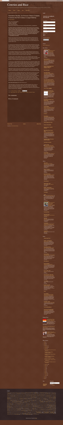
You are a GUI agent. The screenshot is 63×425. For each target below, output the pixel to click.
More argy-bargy (46, 241)
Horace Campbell (46, 201)
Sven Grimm (12, 411)
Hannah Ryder (50, 400)
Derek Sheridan (17, 398)
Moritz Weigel (9, 406)
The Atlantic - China (47, 301)
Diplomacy (26, 398)
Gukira (45, 194)
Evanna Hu (27, 399)
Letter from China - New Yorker (48, 274)
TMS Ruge (45, 218)
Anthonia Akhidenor (13, 393)
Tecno (41, 411)
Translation (26, 92)
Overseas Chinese (34, 407)
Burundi (10, 394)
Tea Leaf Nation (46, 293)
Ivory (25, 402)
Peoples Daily (44, 407)
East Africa (35, 398)
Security (18, 409)
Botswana (53, 393)
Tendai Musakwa (52, 411)
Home (10, 10)
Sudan (54, 410)
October (46, 348)
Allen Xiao (50, 392)
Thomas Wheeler (18, 412)
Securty (22, 409)
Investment (21, 402)
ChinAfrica (45, 113)
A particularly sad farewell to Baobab (49, 188)
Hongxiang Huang (18, 401)
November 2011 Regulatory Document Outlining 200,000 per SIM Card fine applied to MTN (49, 225)
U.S (19, 413)
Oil (21, 407)
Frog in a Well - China (47, 270)
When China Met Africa (43, 413)
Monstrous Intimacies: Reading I (49, 195)
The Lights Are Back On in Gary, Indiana (49, 302)
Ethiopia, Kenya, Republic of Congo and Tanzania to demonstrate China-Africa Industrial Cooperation (49, 108)
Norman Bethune (15, 407)
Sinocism (38, 409)
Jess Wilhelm (46, 402)
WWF (51, 413)
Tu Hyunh (14, 413)
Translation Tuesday (32, 92)
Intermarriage (14, 402)
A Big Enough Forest (47, 238)
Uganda (24, 413)
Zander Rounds (28, 414)
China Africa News (46, 70)
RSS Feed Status (46, 310)
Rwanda (51, 408)
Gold (21, 400)
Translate (53, 385)
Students (51, 410)
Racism (24, 408)
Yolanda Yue (12, 414)
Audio (18, 10)
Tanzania (25, 411)
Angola (12, 92)
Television (48, 411)
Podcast (17, 408)
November (46, 347)
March (46, 372)
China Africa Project (47, 72)
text (44, 35)
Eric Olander (17, 399)
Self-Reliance (25, 409)
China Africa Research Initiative (48, 79)
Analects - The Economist (48, 240)
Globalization (18, 400)
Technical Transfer (22, 92)
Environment (13, 399)
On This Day (24, 407)
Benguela (14, 92)
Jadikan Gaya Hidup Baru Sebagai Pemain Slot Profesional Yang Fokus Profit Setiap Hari (49, 295)
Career (21, 394)
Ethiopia (21, 399)
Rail (26, 408)
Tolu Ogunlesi (46, 223)
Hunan (33, 401)
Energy (54, 398)
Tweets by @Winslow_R (46, 45)
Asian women (23, 393)
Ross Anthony (47, 408)
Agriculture (32, 392)
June (45, 368)
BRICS (8, 394)
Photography (13, 408)
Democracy (12, 398)
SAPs (10, 409)
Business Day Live (46, 59)
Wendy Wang (38, 413)
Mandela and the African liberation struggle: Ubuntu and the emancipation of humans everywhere (51, 204)
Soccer (45, 409)
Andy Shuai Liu (54, 392)
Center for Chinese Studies (49, 394)
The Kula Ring (46, 152)
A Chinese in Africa (47, 49)
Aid (35, 392)
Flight (43, 399)
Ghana (14, 400)
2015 (44, 343)
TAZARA (33, 411)
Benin (38, 393)
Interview (18, 402)
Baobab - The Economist (47, 187)
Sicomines (31, 409)
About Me (28, 10)
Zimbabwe (37, 414)
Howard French (26, 401)
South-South (33, 410)
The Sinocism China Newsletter (48, 309)
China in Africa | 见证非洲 (48, 88)
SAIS (7, 409)
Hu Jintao (31, 401)
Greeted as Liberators (47, 285)
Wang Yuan (31, 413)
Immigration (42, 401)
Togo (21, 412)
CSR (34, 397)
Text (23, 10)
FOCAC (46, 399)
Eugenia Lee (23, 399)
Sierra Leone (34, 409)
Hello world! (45, 219)
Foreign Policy (53, 399)
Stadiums (48, 410)
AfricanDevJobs (46, 181)
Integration (9, 402)
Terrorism (8, 412)
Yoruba (21, 414)
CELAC (29, 394)
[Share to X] (24, 90)
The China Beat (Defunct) (47, 307)
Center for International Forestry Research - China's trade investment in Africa (49, 67)
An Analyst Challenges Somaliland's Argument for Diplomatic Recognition (49, 132)
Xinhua (54, 413)
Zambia (24, 414)
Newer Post (9, 123)
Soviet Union (37, 410)
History (13, 401)
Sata (12, 409)
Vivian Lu (27, 413)
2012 (44, 378)
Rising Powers (43, 408)
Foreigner (8, 400)
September (46, 364)
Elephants (51, 398)
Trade (31, 412)
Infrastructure (52, 401)
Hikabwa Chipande (9, 401)
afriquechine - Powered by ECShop (45, 385)
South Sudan (29, 410)
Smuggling (41, 409)
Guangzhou (33, 400)
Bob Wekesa (47, 393)
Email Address (49, 20)
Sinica (45, 291)
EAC (32, 398)
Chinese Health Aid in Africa (48, 122)
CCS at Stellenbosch (25, 394)
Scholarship (15, 409)
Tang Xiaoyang (21, 411)
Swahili (15, 411)
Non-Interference (9, 407)
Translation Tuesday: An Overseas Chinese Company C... (49, 356)
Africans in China (27, 392)
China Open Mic (46, 261)
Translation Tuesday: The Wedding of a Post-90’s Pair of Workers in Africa (51, 333)
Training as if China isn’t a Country (49, 358)
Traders (34, 412)
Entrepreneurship (9, 399)
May (45, 369)
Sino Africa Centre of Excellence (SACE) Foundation (49, 139)
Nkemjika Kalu (53, 406)
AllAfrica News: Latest (47, 183)
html (44, 34)
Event (30, 399)
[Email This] (22, 90)
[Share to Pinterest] (26, 90)
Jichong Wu (52, 402)
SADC (54, 408)
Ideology (38, 401)
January (46, 375)
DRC (16, 92)
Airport (38, 392)
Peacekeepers (39, 407)
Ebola (38, 398)
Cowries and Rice (17, 4)
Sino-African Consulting (47, 142)
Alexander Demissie (42, 392)
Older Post (39, 123)
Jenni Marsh (41, 402)
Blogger (36, 418)
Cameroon (18, 394)
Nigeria (49, 406)
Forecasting (49, 399)
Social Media (49, 409)
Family (36, 399)
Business (13, 394)
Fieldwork (41, 399)
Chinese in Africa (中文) (47, 124)
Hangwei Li (40, 400)
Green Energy (29, 400)
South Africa (23, 410)
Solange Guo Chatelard (13, 410)
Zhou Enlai (33, 414)
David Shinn (50, 397)
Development (21, 398)
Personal (52, 407)
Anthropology (18, 393)
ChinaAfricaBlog (46, 106)
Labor (18, 92)
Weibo (34, 413)
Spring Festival (44, 410)
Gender (11, 400)
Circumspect (46, 192)
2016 (44, 342)
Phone (10, 408)
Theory (14, 412)
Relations (33, 408)
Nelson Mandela (35, 406)
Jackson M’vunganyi (29, 402)
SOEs (53, 409)
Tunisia (17, 413)
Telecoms (44, 411)
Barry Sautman (31, 393)
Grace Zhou (24, 400)
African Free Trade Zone (10, 392)
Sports (40, 410)
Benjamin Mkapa (42, 393)
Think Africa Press (46, 214)
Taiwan (18, 411)
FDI (38, 399)
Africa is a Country (47, 169)
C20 (15, 394)
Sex (28, 409)
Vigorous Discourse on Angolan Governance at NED (48, 164)
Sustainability (8, 411)
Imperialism (47, 401)
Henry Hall (54, 400)
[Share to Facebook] (25, 90)
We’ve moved (46, 271)
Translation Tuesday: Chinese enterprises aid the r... (48, 352)
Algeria (47, 392)
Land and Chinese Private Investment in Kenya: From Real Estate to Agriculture (51, 320)
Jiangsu (49, 402)
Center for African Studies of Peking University (40, 394)
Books (50, 393)
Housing (23, 401)
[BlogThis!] (23, 90)
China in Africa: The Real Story (48, 90)
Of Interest (19, 407)
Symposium (45, 231)
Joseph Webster (11, 19)
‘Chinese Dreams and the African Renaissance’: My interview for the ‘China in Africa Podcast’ (49, 146)
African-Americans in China (17, 392)
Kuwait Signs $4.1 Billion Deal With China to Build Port (48, 74)
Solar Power (18, 410)
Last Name (44, 26)
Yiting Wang (8, 414)
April (45, 371)
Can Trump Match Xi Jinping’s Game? (49, 275)
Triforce (11, 413)
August (46, 365)
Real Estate (30, 408)
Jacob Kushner (37, 402)
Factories (33, 399)
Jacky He (33, 402)
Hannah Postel (45, 400)
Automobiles (27, 393)
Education (41, 398)
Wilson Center (48, 413)
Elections (47, 398)
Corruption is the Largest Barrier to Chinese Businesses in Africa (51, 51)
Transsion (8, 413)
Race (20, 408)
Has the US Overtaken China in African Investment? (51, 92)
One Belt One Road (29, 407)
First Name (44, 23)
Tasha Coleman (29, 411)
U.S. (21, 413)
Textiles (12, 412)
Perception (48, 407)
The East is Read (46, 144)
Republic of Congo (38, 408)
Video (14, 10)
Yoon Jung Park (17, 414)
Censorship (32, 394)
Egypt (44, 398)
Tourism (29, 412)
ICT (35, 401)
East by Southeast (46, 263)
